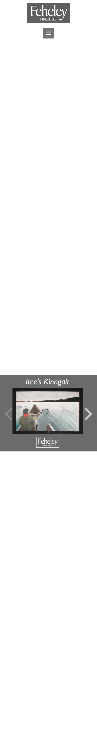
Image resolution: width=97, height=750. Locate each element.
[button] (48, 33)
